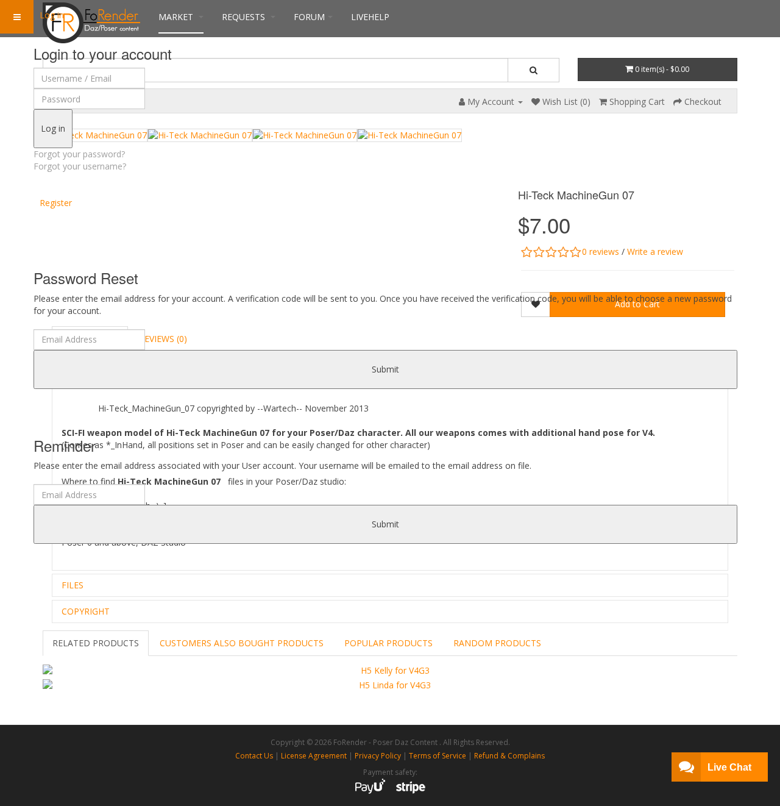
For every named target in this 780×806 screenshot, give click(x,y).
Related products (95, 643)
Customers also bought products (242, 643)
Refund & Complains (509, 756)
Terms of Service (437, 756)
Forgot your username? (80, 166)
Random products (497, 643)
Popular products (388, 643)
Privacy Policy (378, 756)
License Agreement (314, 756)
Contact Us (254, 756)
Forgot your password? (79, 154)
